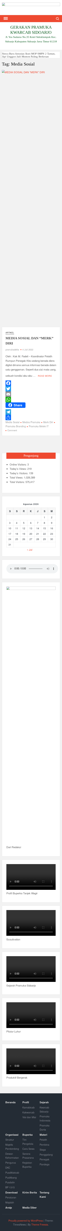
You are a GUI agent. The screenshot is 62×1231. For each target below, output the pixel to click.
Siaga (43, 1149)
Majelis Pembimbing (12, 1146)
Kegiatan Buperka (27, 1164)
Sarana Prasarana (28, 1156)
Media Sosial (12, 422)
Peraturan (10, 1197)
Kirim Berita (29, 1192)
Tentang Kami (44, 1195)
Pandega (44, 1164)
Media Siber (29, 1207)
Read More (45, 375)
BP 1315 (10, 1187)
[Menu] (5, 18)
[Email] (31, 394)
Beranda (10, 1102)
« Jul (29, 549)
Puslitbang (11, 1177)
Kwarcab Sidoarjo (44, 1109)
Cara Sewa (28, 1148)
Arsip (8, 1207)
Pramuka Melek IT (39, 426)
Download (11, 1192)
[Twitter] (31, 388)
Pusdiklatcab (12, 1172)
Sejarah (44, 1102)
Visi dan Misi (29, 1117)
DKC (7, 1167)
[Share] (31, 417)
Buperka (27, 1135)
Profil (25, 1102)
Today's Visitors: (19, 473)
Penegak (44, 1159)
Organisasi (11, 1135)
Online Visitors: (18, 464)
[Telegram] (31, 412)
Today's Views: (18, 468)
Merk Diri (48, 422)
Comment (12, 430)
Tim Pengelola (27, 1141)
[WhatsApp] (31, 399)
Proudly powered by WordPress (25, 1220)
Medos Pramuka (31, 422)
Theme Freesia (39, 1224)
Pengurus (10, 1162)
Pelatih (43, 1139)
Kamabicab (28, 1107)
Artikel (10, 332)
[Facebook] (31, 383)
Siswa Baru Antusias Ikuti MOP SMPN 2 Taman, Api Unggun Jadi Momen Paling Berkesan (28, 55)
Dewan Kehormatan (12, 1156)
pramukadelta (12, 349)
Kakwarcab (28, 1112)
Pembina (44, 1144)
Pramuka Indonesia (45, 1118)
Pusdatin (10, 1182)
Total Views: (17, 477)
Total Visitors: (17, 482)
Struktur (9, 1139)
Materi (43, 1135)
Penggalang (46, 1154)
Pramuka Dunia (44, 1127)
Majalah (9, 1202)
